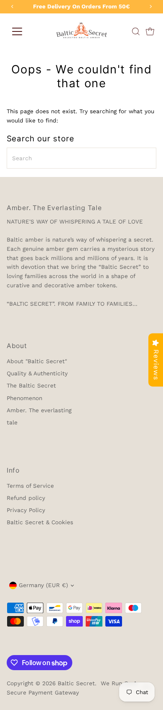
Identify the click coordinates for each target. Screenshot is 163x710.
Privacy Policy (26, 510)
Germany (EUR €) (43, 585)
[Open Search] (136, 31)
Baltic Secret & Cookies (40, 522)
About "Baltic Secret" (37, 361)
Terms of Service (30, 485)
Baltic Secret (76, 683)
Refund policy (26, 497)
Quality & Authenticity (37, 373)
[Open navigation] (17, 31)
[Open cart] (150, 31)
